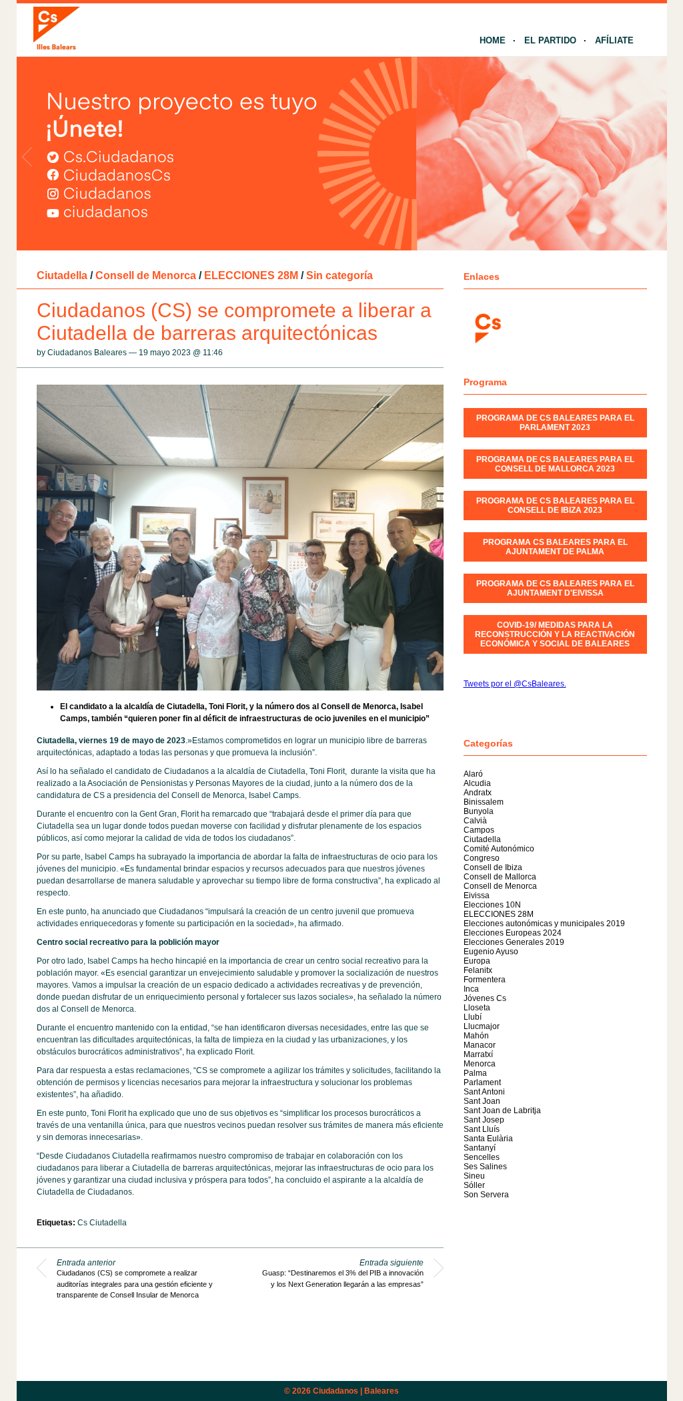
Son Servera (486, 1194)
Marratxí (478, 1054)
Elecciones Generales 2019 (514, 942)
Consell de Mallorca (500, 876)
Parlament (482, 1082)
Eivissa (477, 895)
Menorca (480, 1063)
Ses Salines (485, 1166)
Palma (475, 1073)
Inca (471, 989)
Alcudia (477, 783)
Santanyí (480, 1148)
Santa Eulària (488, 1138)
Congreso (482, 858)
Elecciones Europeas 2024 (513, 933)
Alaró (473, 774)
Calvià (475, 820)
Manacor (480, 1045)
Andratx (478, 792)
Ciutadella (62, 275)
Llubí (473, 1017)
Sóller (474, 1185)
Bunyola (479, 811)
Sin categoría (339, 275)
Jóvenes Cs (485, 998)
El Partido (550, 40)
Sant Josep (484, 1120)
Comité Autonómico (499, 848)
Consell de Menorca (145, 275)
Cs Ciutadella (102, 1222)
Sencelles (482, 1157)
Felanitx (478, 970)
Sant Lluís (482, 1129)
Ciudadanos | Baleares (356, 1391)
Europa (477, 961)
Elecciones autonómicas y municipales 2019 (544, 923)
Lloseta (477, 1007)
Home (493, 40)
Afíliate (614, 40)
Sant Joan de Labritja (502, 1110)
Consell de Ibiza (493, 867)
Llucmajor (482, 1026)
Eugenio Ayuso (491, 951)
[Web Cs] (487, 327)
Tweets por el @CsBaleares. (515, 683)
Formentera (485, 979)
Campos (479, 830)
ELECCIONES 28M (251, 275)
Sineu (474, 1176)
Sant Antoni (484, 1091)
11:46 (213, 352)
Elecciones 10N (492, 905)
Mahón (476, 1035)
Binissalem (484, 802)
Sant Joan (482, 1101)
